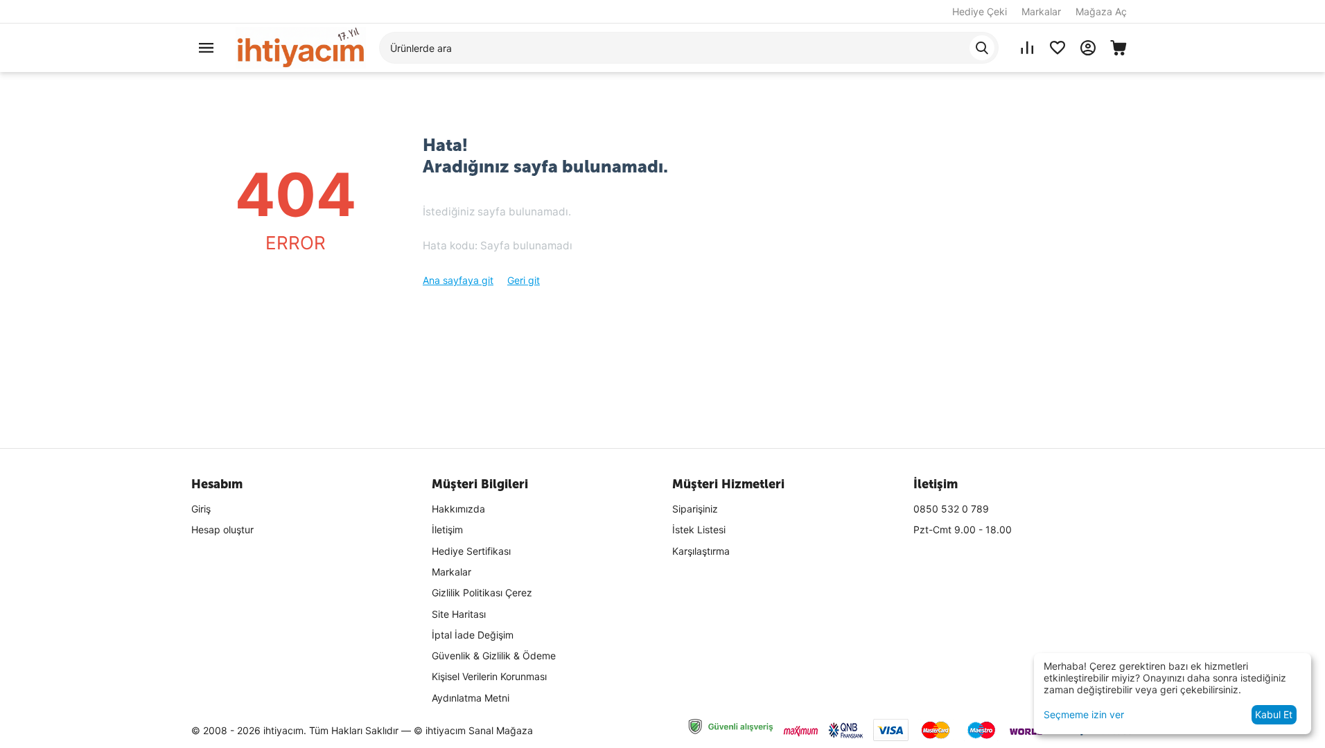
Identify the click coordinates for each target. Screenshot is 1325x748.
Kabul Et (1273, 714)
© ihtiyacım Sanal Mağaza (473, 730)
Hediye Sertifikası (471, 551)
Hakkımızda (458, 509)
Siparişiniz (695, 509)
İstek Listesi (699, 529)
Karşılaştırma (701, 551)
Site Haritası (459, 614)
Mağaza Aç (1101, 11)
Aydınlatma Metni (470, 698)
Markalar (1041, 11)
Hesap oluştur (222, 529)
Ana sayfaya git (458, 280)
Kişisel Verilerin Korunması (489, 676)
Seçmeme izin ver (1084, 714)
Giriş (201, 509)
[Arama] (981, 47)
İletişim (447, 529)
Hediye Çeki (979, 11)
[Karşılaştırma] (1027, 48)
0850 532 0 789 (951, 509)
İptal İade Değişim (473, 635)
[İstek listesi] (1057, 48)
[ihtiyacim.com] (301, 47)
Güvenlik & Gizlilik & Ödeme (494, 655)
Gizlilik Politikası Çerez (482, 592)
